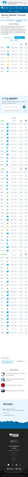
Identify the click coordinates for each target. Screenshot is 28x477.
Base (8, 37)
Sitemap (14, 457)
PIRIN (2, 17)
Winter (10, 11)
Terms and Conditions (14, 455)
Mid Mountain (20, 37)
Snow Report (10, 20)
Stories (16, 8)
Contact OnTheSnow (14, 446)
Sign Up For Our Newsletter (14, 450)
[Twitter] (12, 464)
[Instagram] (16, 464)
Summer (16, 11)
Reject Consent (14, 460)
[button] (26, 7)
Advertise (14, 448)
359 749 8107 (6, 412)
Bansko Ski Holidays (7, 361)
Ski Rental (20, 361)
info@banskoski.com (9, 415)
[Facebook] (20, 464)
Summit (14, 40)
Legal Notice (14, 452)
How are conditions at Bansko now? (12, 110)
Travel (11, 8)
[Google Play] (11, 468)
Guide (3, 20)
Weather (5, 8)
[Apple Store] (18, 468)
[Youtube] (8, 464)
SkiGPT (21, 8)
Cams (24, 20)
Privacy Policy (14, 454)
